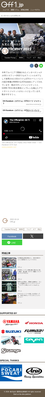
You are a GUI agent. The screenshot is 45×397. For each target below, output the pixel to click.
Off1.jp (12, 52)
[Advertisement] (20, 167)
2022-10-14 (14, 50)
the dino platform (25, 394)
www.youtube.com (9, 147)
